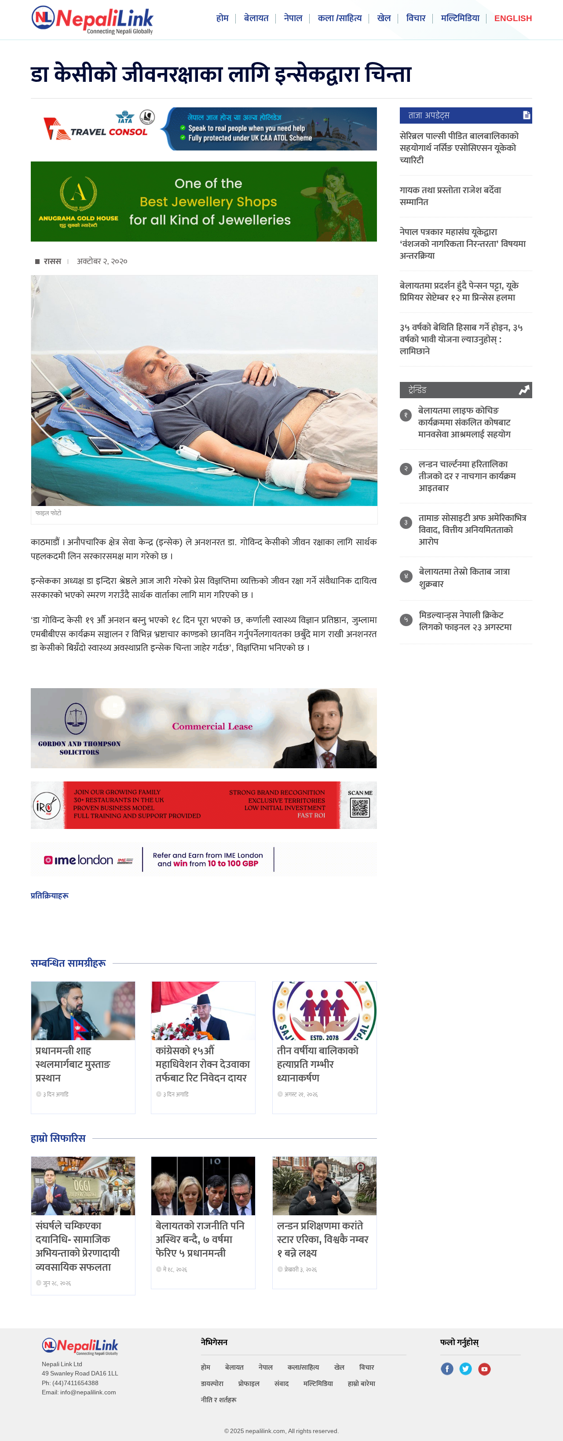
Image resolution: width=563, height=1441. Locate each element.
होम (222, 18)
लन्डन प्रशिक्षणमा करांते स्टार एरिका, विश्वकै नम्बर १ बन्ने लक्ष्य (323, 1239)
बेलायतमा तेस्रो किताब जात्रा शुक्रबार (464, 577)
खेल (384, 18)
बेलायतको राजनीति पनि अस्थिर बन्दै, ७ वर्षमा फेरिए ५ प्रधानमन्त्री (200, 1239)
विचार (416, 18)
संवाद (281, 1384)
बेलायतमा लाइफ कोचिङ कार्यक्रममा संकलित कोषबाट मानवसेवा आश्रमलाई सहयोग (464, 422)
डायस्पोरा (212, 1384)
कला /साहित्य (340, 18)
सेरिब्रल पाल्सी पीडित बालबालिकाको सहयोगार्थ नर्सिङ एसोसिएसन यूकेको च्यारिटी (459, 148)
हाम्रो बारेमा (361, 1384)
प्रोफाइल (249, 1384)
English (513, 19)
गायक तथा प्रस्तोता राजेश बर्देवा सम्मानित (450, 196)
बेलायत (256, 18)
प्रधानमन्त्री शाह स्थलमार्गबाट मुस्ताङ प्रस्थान (73, 1064)
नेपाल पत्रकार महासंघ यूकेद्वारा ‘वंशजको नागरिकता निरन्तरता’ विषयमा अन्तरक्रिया (463, 244)
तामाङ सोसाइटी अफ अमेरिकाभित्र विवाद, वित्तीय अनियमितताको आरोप (472, 530)
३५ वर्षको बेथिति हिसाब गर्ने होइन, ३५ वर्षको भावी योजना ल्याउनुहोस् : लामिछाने (461, 339)
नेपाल (293, 18)
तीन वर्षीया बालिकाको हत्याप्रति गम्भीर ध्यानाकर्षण (317, 1064)
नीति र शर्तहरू (219, 1400)
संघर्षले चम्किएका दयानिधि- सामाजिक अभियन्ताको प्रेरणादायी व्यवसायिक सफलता (78, 1246)
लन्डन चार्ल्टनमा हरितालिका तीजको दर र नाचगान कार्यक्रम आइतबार (467, 476)
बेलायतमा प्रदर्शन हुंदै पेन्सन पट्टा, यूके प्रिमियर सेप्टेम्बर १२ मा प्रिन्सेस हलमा (459, 291)
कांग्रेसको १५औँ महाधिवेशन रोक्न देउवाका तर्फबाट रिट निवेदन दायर (203, 1064)
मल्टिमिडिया (460, 18)
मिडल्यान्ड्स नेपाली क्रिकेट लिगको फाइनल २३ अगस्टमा (465, 621)
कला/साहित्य (303, 1368)
